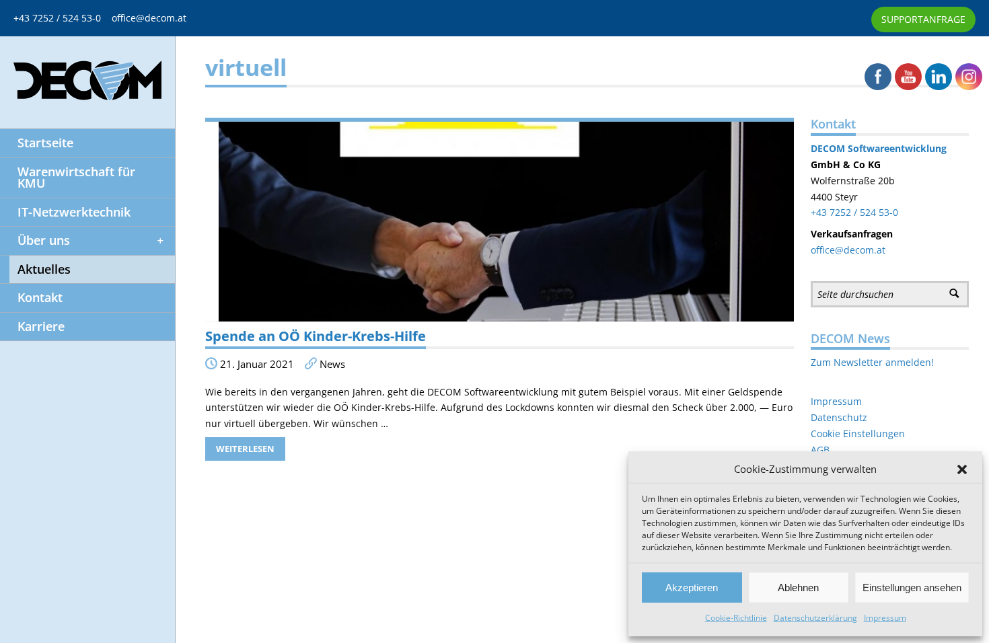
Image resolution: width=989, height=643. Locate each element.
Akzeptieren (691, 587)
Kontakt (40, 297)
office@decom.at (149, 17)
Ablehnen (798, 587)
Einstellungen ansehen (912, 587)
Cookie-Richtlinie (736, 617)
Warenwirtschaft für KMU (76, 177)
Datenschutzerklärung (815, 617)
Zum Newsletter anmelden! (872, 362)
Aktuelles (44, 269)
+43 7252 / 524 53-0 (62, 17)
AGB (820, 449)
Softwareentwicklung (896, 148)
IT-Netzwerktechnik (74, 212)
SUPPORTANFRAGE (923, 19)
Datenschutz (839, 417)
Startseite (45, 143)
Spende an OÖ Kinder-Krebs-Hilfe (315, 336)
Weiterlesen (245, 449)
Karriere (41, 326)
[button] (962, 469)
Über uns (43, 240)
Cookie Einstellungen (858, 433)
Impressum (885, 617)
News (332, 364)
